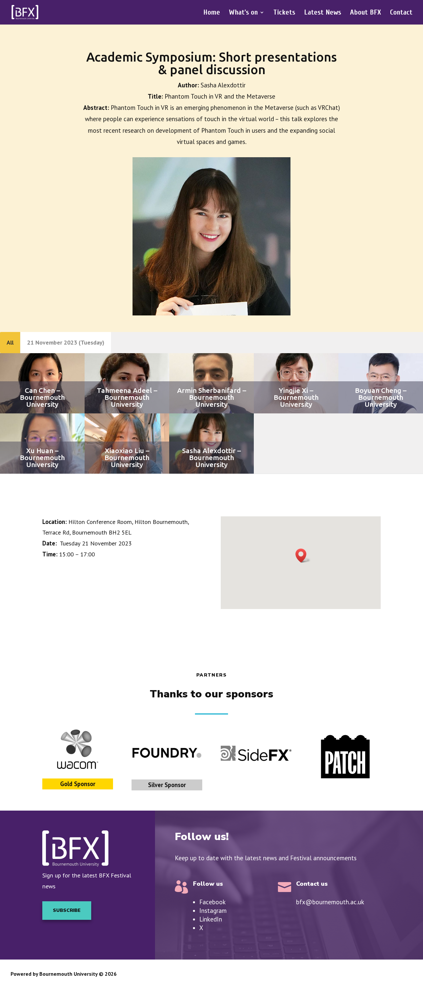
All (10, 342)
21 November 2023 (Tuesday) (65, 342)
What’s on (243, 13)
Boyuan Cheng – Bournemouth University (380, 397)
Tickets (284, 13)
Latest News (322, 13)
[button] (303, 555)
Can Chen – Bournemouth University (42, 397)
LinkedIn (210, 919)
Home (211, 13)
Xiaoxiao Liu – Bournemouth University (126, 457)
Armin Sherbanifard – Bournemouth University (211, 397)
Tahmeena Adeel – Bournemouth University (127, 397)
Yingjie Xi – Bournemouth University (296, 397)
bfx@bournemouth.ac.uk (330, 902)
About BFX (365, 13)
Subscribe (67, 910)
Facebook (212, 902)
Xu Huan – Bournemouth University (42, 457)
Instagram (213, 911)
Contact (401, 13)
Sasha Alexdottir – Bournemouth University (211, 457)
